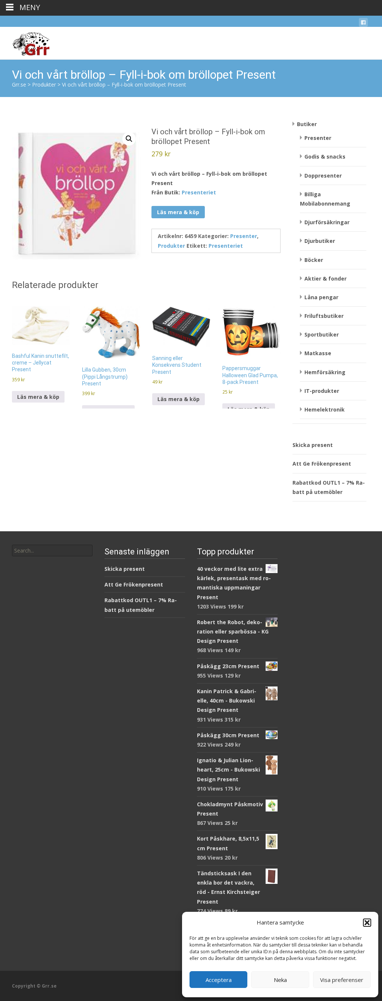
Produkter (171, 245)
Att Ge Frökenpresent (321, 463)
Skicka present (312, 444)
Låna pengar (321, 297)
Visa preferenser (341, 979)
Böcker (313, 259)
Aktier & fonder (325, 278)
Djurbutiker (319, 240)
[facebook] (363, 23)
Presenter (243, 236)
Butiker (307, 124)
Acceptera (219, 979)
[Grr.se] (25, 42)
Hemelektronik (324, 409)
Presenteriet (199, 192)
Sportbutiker (321, 334)
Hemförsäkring (324, 372)
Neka (280, 979)
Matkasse (317, 353)
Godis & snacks (324, 156)
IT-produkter (321, 390)
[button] (367, 922)
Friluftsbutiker (324, 315)
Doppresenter (323, 175)
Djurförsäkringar (327, 222)
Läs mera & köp (178, 212)
